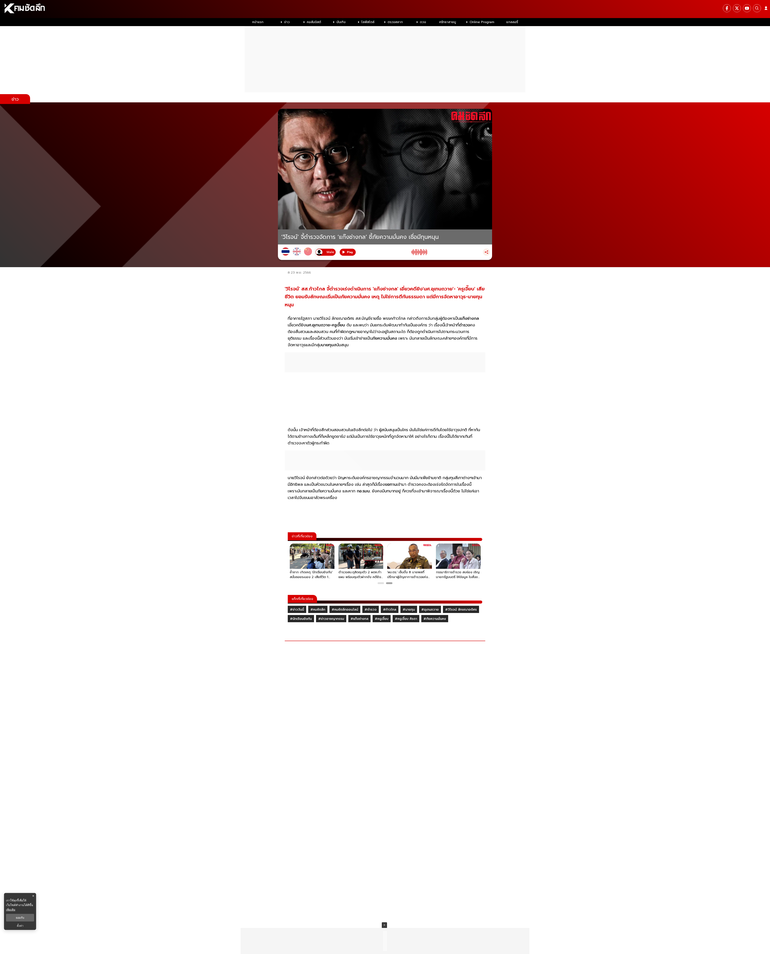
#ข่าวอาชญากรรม (331, 618)
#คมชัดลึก (317, 609)
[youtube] (747, 8)
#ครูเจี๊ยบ (381, 618)
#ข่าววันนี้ (297, 609)
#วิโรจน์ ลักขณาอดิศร (461, 609)
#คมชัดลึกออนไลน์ (345, 609)
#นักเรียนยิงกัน (301, 618)
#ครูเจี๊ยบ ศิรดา (406, 618)
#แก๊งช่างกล (359, 618)
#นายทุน (409, 609)
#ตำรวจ (371, 609)
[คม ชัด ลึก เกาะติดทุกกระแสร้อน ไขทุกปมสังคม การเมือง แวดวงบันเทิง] (385, 9)
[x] (737, 8)
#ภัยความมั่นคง (435, 618)
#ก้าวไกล (389, 609)
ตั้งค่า (20, 925)
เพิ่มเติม (10, 909)
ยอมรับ (20, 917)
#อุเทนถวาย (430, 609)
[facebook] (727, 8)
